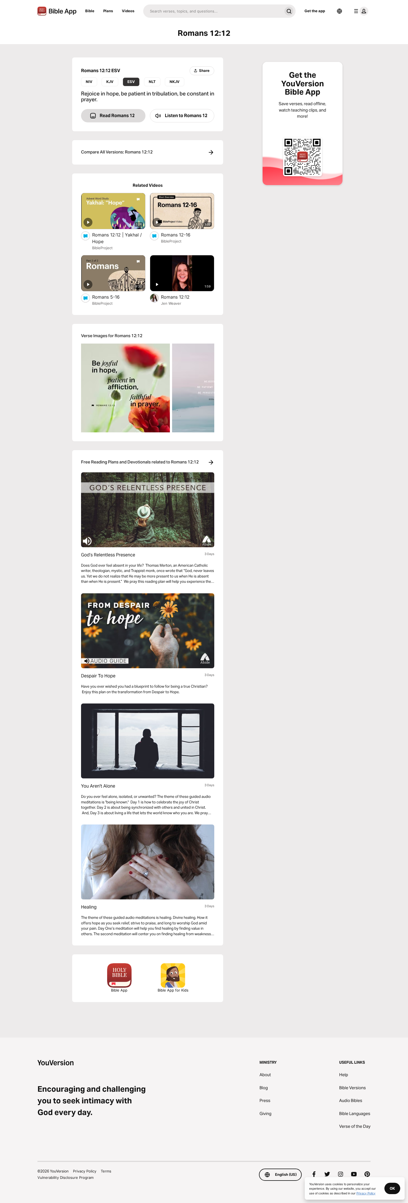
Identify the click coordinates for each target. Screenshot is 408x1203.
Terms (106, 1171)
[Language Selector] (339, 11)
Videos (128, 11)
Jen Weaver (171, 303)
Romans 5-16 (111, 297)
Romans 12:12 (180, 297)
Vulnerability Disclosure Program (65, 1177)
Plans (108, 11)
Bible (89, 11)
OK (392, 1188)
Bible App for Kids (173, 990)
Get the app (314, 11)
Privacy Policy (84, 1171)
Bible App (119, 990)
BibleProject (102, 248)
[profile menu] (360, 11)
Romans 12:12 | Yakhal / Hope (117, 238)
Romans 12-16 (181, 235)
